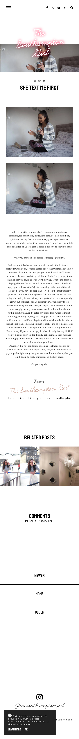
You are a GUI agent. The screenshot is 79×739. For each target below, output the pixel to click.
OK (26, 729)
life (21, 398)
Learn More (14, 729)
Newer (39, 575)
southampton (63, 398)
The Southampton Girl (40, 43)
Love (48, 398)
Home (11, 398)
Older (39, 612)
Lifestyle (34, 398)
